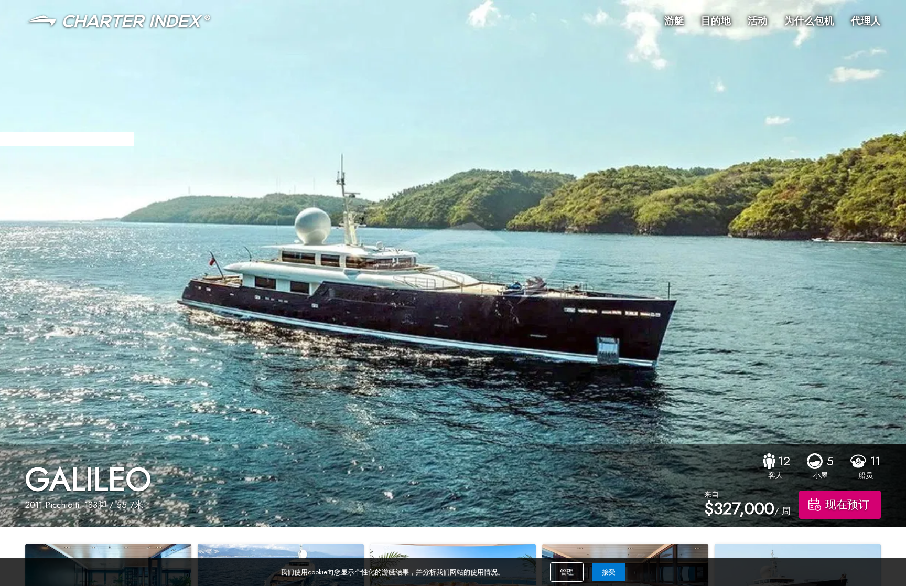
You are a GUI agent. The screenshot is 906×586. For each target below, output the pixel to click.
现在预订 (847, 505)
